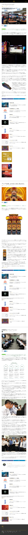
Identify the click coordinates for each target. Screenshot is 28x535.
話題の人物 (10, 531)
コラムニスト (14, 531)
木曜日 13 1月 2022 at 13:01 (16, 121)
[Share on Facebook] (4, 25)
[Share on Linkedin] (5, 25)
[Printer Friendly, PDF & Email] (4, 205)
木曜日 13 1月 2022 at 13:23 (16, 115)
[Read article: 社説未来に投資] (5, 104)
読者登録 (2, 531)
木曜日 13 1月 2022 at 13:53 (17, 109)
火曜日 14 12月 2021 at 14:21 (15, 506)
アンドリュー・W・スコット (12, 109)
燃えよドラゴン (12, 517)
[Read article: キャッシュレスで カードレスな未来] (5, 142)
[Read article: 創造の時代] (5, 116)
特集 (7, 531)
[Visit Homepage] (14, 1)
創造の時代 (11, 114)
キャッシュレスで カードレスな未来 (14, 313)
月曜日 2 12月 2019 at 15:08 (11, 6)
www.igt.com (5, 267)
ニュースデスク (5, 6)
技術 (16, 531)
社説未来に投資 (12, 102)
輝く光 (10, 120)
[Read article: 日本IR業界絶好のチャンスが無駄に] (5, 110)
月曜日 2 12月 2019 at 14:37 (11, 185)
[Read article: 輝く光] (5, 122)
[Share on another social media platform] (6, 25)
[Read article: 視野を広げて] (5, 136)
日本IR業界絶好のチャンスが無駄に (14, 108)
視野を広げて (11, 134)
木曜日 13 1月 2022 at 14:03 (16, 103)
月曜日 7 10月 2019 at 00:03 (11, 331)
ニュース (5, 531)
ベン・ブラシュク (11, 103)
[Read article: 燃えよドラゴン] (5, 148)
